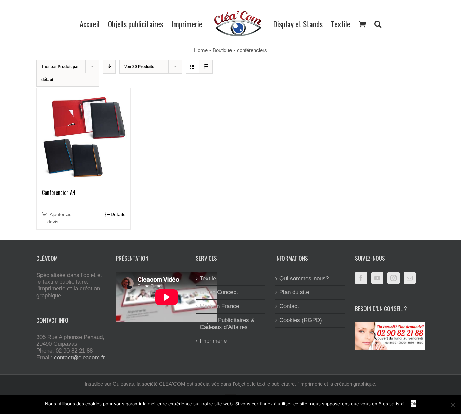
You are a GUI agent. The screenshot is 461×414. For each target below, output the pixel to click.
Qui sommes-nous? (304, 278)
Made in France (219, 306)
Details (118, 214)
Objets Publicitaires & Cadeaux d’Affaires (227, 323)
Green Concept (219, 292)
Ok (413, 403)
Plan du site (294, 292)
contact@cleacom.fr (79, 357)
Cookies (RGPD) (300, 320)
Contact (289, 306)
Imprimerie (213, 341)
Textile (208, 278)
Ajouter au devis (59, 218)
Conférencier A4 (59, 192)
